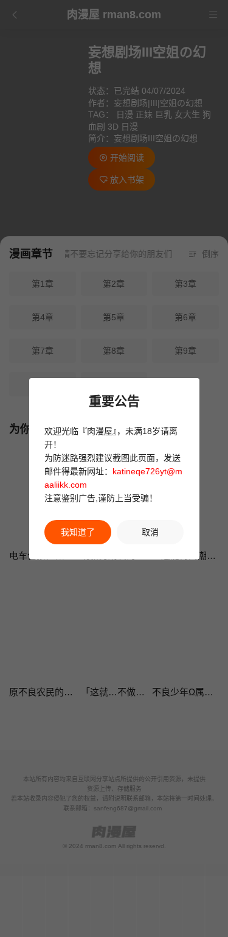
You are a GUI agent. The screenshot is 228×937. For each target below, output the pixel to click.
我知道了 (78, 532)
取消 (150, 532)
